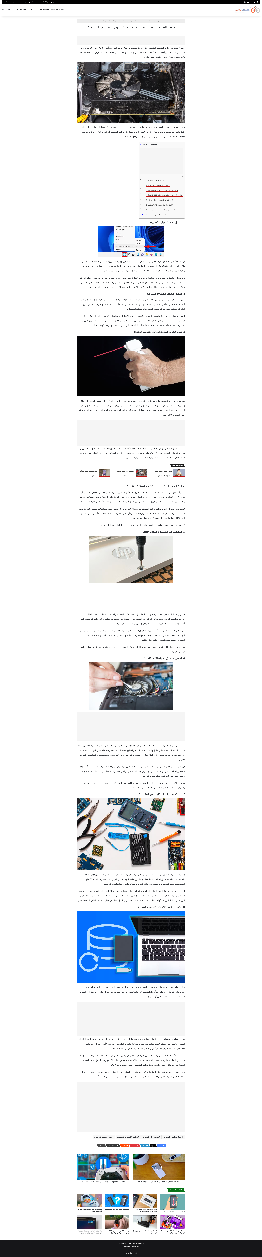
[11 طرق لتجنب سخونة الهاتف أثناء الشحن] (172, 1202)
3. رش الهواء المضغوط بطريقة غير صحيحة (162, 190)
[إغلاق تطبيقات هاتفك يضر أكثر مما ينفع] (104, 473)
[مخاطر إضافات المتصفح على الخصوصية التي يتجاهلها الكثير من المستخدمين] (89, 1222)
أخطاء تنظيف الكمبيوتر (173, 1137)
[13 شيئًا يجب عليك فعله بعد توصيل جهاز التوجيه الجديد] (145, 1222)
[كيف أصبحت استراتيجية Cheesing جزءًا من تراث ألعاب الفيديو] (89, 1200)
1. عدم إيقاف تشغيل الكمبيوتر (157, 181)
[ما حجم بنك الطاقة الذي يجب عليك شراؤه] (117, 1200)
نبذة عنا (25, 2)
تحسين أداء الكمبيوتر (151, 1137)
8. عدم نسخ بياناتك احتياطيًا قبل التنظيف (161, 215)
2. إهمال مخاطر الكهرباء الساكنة (158, 185)
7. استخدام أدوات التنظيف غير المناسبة (160, 210)
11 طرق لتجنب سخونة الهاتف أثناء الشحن (173, 1212)
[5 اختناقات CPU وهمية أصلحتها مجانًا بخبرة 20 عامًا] (141, 473)
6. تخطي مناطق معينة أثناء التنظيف (159, 205)
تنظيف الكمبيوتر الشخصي (127, 1137)
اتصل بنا (6, 2)
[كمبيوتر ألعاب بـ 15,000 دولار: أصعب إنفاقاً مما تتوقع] (179, 473)
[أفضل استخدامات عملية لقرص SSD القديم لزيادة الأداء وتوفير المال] (145, 1200)
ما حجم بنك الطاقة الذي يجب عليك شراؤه (117, 1209)
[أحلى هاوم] (247, 9)
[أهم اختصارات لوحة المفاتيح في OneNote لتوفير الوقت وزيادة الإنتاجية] (172, 1222)
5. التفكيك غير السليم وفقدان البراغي (159, 200)
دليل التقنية (150, 21)
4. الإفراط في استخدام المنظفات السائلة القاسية (164, 195)
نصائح (144, 21)
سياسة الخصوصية (15, 2)
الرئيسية (157, 21)
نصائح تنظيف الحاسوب (103, 1137)
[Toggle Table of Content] (180, 176)
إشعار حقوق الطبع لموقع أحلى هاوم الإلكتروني (41, 2)
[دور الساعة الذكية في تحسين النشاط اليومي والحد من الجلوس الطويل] (117, 1222)
